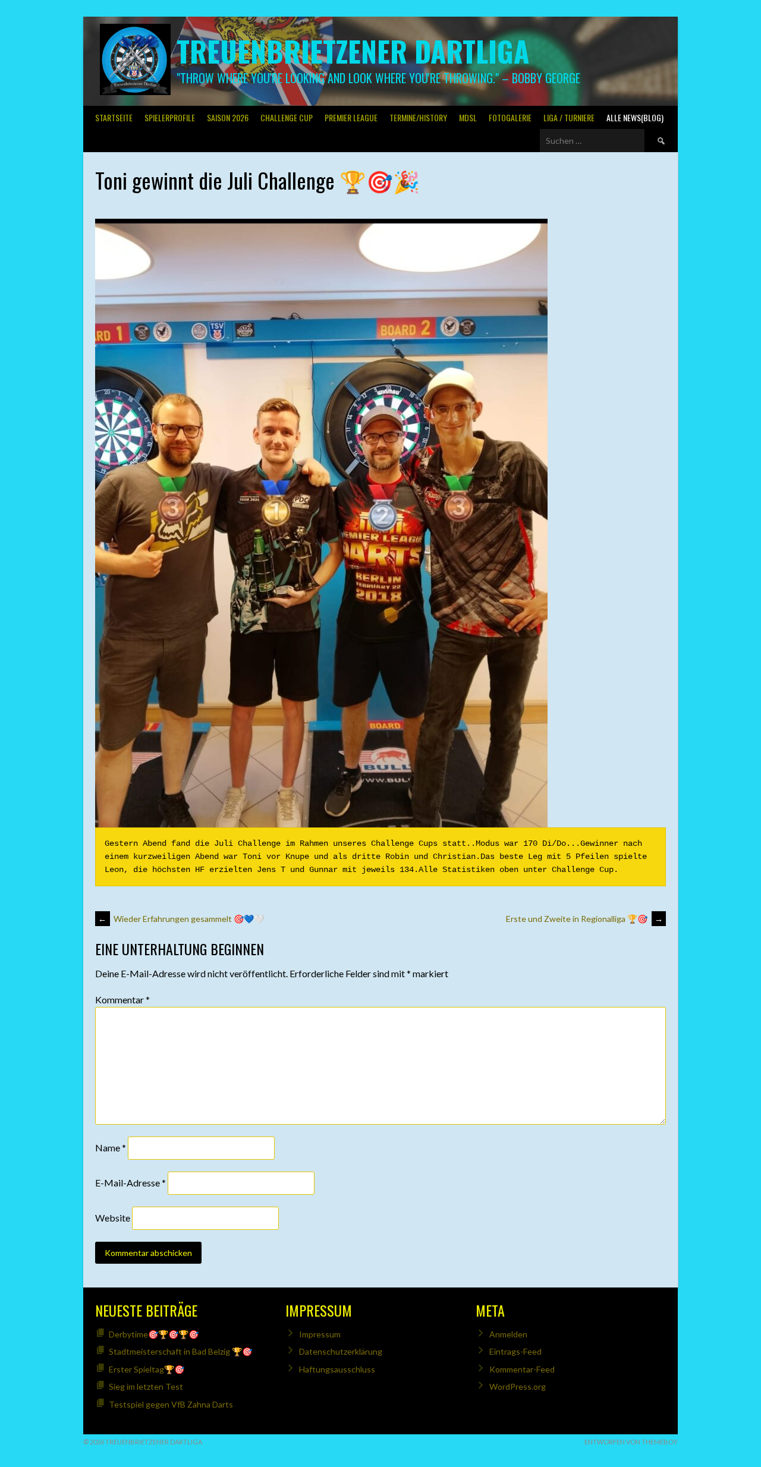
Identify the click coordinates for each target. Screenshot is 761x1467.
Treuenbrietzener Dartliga (353, 51)
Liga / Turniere (569, 117)
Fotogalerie (510, 117)
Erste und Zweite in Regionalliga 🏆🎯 (584, 919)
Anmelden (508, 1334)
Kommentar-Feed (522, 1369)
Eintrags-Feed (515, 1351)
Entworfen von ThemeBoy (631, 1442)
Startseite (114, 117)
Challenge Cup (286, 117)
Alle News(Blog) (634, 117)
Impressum (320, 1334)
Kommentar (122, 999)
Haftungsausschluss (337, 1369)
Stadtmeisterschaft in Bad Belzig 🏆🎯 (180, 1351)
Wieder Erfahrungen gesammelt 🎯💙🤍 (181, 919)
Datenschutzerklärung (340, 1351)
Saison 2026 (228, 117)
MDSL (468, 117)
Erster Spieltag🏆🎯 (146, 1369)
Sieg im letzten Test (146, 1386)
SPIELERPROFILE (169, 117)
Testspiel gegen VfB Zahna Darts (171, 1404)
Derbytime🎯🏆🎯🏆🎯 (154, 1334)
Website (112, 1217)
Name (110, 1147)
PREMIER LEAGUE (351, 117)
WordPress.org (517, 1386)
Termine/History (418, 117)
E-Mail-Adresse (130, 1182)
